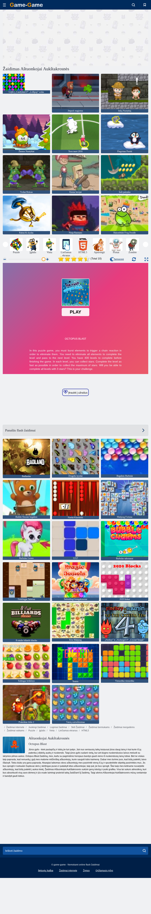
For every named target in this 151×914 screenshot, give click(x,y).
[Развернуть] (146, 259)
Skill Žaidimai (78, 727)
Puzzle (31, 730)
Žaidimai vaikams (15, 730)
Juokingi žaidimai (37, 727)
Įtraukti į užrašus (77, 392)
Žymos (86, 870)
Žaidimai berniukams (99, 727)
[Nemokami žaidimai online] (26, 5)
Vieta (52, 730)
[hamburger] (4, 5)
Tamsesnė (119, 259)
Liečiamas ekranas (68, 730)
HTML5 (85, 730)
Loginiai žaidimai (58, 727)
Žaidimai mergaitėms (124, 727)
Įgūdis (42, 730)
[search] (144, 851)
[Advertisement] (39, 37)
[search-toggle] (133, 4)
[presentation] (5, 244)
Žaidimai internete (15, 727)
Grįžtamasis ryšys (104, 870)
